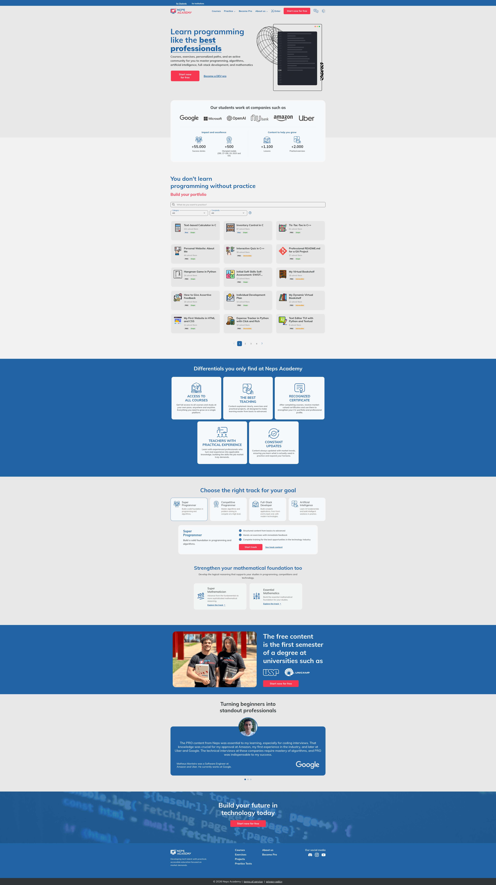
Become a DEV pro (215, 76)
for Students (181, 3)
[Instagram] (316, 860)
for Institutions (198, 3)
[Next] (262, 343)
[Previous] (234, 343)
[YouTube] (323, 860)
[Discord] (309, 860)
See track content (273, 547)
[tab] (189, 509)
